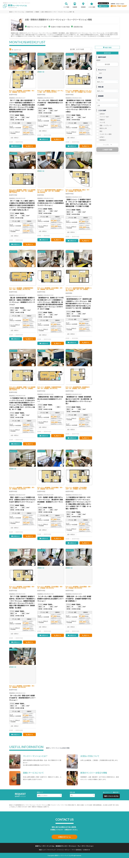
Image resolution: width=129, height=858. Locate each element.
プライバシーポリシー (64, 849)
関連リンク (42, 849)
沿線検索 (75, 7)
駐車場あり (103, 140)
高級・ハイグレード (106, 125)
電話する (30, 146)
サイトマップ (51, 849)
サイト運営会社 (77, 849)
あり (100, 73)
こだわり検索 (91, 7)
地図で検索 (108, 47)
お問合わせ (16, 146)
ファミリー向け (104, 117)
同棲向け (102, 120)
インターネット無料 (106, 134)
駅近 (101, 131)
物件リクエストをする (111, 796)
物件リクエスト (103, 6)
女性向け (102, 114)
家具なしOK (103, 128)
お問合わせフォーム (64, 837)
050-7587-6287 (120, 6)
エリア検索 (66, 7)
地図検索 (83, 7)
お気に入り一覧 (104, 3)
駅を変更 (107, 64)
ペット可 (102, 122)
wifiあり (102, 137)
